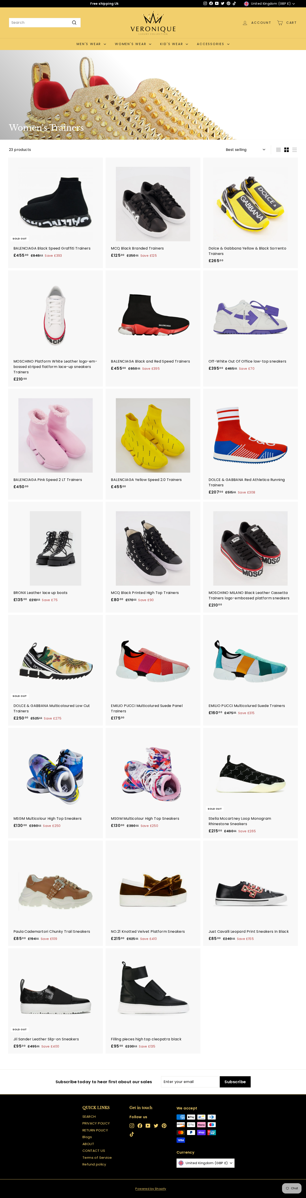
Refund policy (94, 1164)
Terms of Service (97, 1157)
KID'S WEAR (172, 44)
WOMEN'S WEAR (131, 44)
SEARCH (89, 1116)
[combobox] (45, 22)
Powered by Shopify (150, 1189)
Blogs (87, 1137)
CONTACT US (93, 1150)
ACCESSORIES (211, 44)
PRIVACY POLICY (96, 1123)
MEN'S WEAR (90, 44)
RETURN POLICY (95, 1130)
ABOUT (88, 1143)
